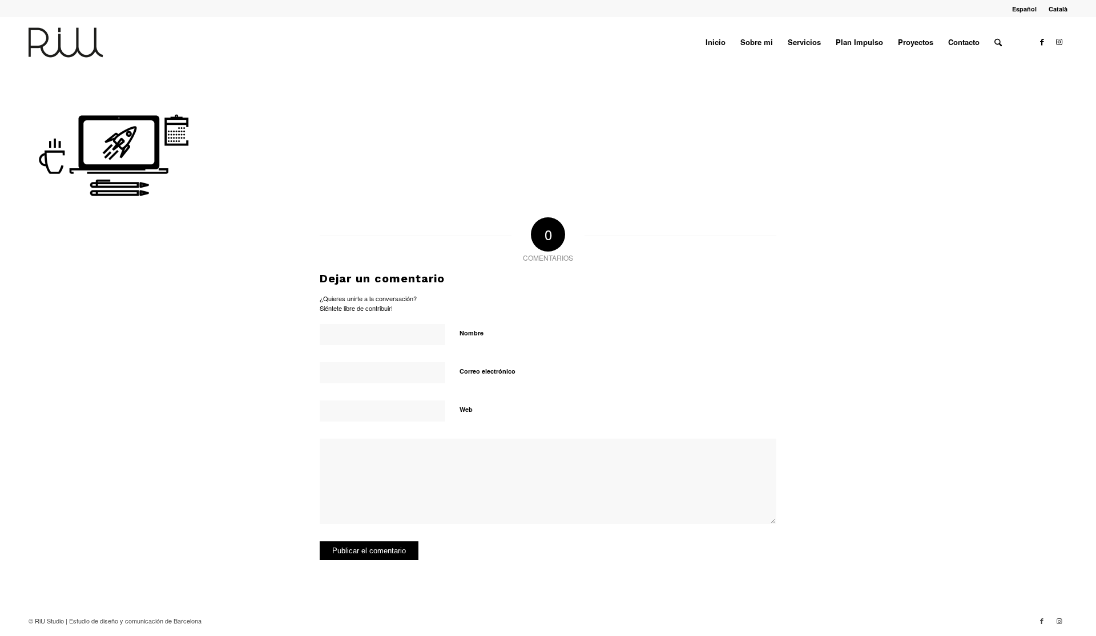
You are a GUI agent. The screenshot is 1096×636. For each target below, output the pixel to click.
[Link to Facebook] (1041, 41)
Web (466, 409)
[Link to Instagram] (1058, 41)
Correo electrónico (487, 371)
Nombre (471, 333)
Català (1058, 9)
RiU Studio (49, 620)
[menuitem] (1024, 9)
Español (1024, 9)
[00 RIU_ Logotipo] (84, 42)
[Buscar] (998, 42)
